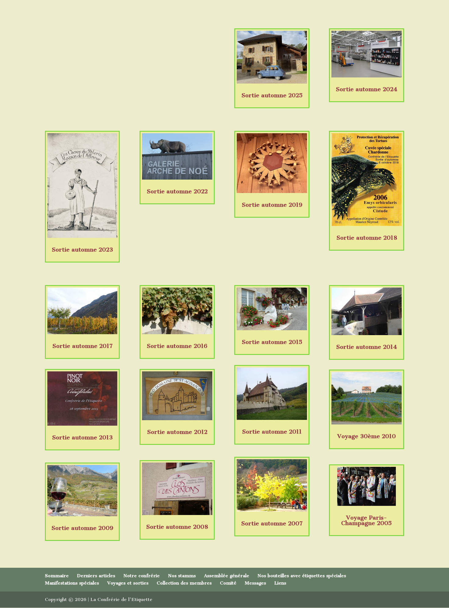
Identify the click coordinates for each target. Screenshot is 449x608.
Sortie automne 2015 (272, 341)
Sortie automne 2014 (366, 346)
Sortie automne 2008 (177, 526)
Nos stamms (182, 575)
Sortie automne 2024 (366, 89)
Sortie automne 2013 (82, 437)
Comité (228, 583)
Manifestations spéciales (72, 583)
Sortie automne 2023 (82, 249)
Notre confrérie (141, 575)
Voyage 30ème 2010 (366, 436)
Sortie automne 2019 (272, 204)
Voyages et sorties (127, 583)
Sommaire (57, 575)
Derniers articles (96, 575)
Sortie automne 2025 (272, 95)
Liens (280, 583)
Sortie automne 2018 (366, 237)
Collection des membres (184, 583)
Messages (255, 583)
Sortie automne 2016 (177, 345)
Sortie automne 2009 (82, 527)
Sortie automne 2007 (272, 523)
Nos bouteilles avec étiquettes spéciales (301, 575)
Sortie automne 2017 (82, 345)
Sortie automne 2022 (177, 191)
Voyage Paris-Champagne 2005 (366, 520)
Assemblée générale (226, 575)
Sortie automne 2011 (272, 431)
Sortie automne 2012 (177, 431)
